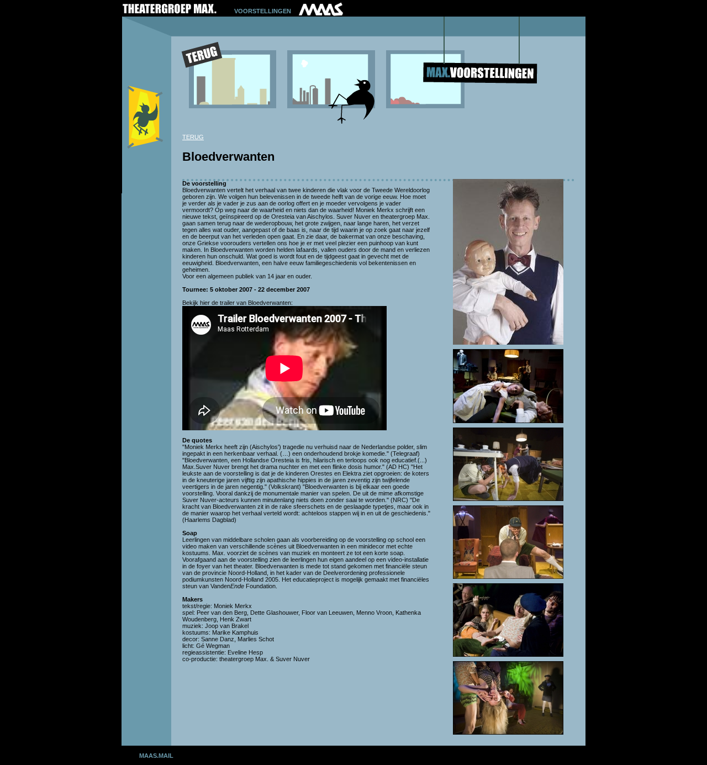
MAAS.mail (156, 755)
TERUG (193, 137)
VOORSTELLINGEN (262, 11)
